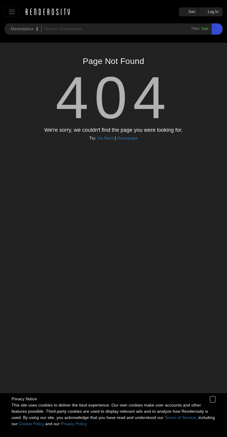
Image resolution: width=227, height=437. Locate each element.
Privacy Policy (73, 423)
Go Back (106, 138)
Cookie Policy (31, 423)
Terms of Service (180, 417)
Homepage (127, 138)
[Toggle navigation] (11, 12)
